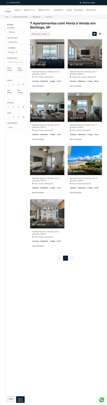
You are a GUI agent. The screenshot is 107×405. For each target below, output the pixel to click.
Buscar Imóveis (20, 400)
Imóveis (17, 10)
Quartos (9, 80)
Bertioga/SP (37, 17)
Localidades (11, 48)
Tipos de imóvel (12, 38)
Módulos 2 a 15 (29, 10)
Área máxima (20, 91)
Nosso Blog (78, 10)
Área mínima (9, 91)
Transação (10, 28)
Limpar (10, 399)
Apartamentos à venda (20, 17)
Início (6, 17)
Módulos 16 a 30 (43, 10)
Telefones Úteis (91, 10)
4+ (23, 84)
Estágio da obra (12, 58)
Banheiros (10, 103)
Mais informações (38, 86)
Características (12, 123)
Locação (69, 10)
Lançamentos (57, 10)
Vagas (9, 113)
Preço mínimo (9, 69)
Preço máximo (20, 69)
